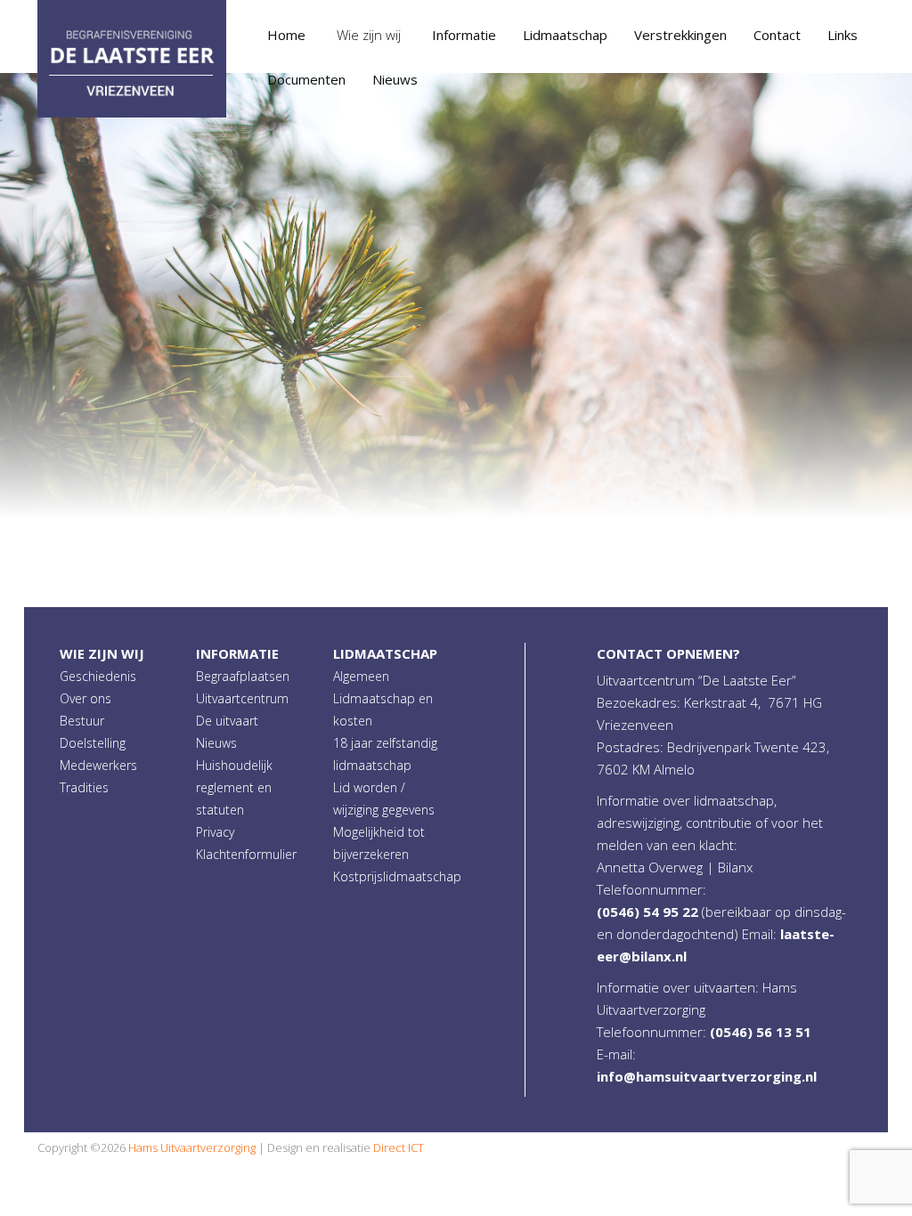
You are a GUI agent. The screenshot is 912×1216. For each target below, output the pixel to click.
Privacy (215, 831)
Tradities (84, 787)
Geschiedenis (98, 676)
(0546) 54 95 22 (647, 911)
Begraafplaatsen (242, 676)
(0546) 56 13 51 (760, 1032)
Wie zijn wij (102, 653)
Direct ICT (398, 1147)
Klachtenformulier (246, 854)
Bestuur (82, 720)
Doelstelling (93, 742)
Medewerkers (98, 765)
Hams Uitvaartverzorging (192, 1147)
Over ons (85, 698)
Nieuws (216, 742)
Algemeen (361, 676)
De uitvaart (227, 720)
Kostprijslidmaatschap (397, 876)
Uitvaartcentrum (242, 698)
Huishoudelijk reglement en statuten (234, 787)
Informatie (237, 653)
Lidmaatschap (385, 653)
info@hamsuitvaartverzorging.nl (707, 1076)
